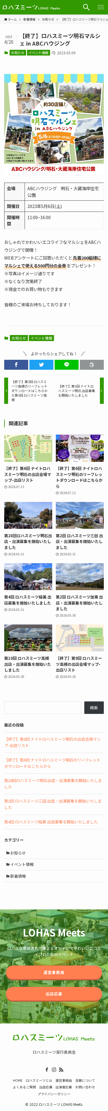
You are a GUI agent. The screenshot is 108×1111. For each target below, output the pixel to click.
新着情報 (18, 876)
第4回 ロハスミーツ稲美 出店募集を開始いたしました (51, 822)
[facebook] (47, 1069)
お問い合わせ (85, 1086)
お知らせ (17, 52)
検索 (94, 707)
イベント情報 (38, 52)
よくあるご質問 (24, 1086)
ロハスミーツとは (39, 1080)
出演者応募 (64, 1086)
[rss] (61, 1069)
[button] (86, 7)
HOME (17, 1080)
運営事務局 (64, 1080)
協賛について (85, 1080)
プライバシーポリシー (54, 1093)
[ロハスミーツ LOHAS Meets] (31, 7)
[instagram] (54, 1069)
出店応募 (45, 1086)
